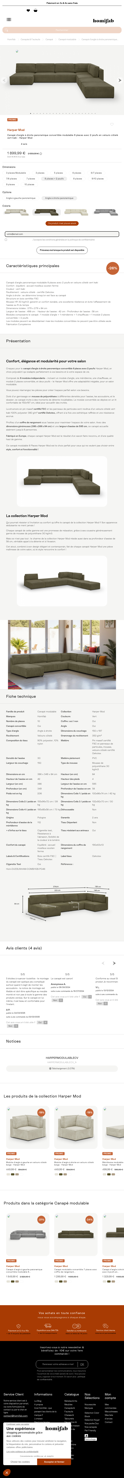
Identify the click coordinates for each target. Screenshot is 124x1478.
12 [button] (66, 113)
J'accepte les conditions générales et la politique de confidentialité (64, 240)
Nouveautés (90, 1404)
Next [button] (120, 80)
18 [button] (85, 113)
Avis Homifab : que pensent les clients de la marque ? (45, 1411)
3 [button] (37, 113)
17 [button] (82, 113)
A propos (38, 1404)
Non (13, 1026)
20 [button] (91, 113)
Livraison (38, 1418)
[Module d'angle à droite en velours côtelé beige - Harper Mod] (76, 1127)
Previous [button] (4, 80)
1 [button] (30, 113)
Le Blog (37, 1401)
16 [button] (79, 113)
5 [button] (43, 113)
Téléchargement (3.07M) (63, 1068)
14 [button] (72, 113)
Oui (42, 1022)
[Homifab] (103, 21)
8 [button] (53, 113)
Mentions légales (42, 1422)
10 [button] (59, 113)
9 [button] (56, 113)
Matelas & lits (70, 1401)
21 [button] (95, 113)
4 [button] (40, 113)
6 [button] (46, 113)
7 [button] (50, 113)
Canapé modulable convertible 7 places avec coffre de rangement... (75, 1270)
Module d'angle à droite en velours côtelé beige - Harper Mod (74, 1163)
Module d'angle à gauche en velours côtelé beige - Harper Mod (26, 1163)
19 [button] (88, 113)
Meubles (68, 1404)
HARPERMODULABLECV (62, 1057)
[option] (62, 80)
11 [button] (62, 113)
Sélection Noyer (92, 1420)
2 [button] (33, 113)
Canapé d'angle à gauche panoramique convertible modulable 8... (24, 1270)
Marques (89, 1408)
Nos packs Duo (92, 1423)
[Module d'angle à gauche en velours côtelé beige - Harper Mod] (27, 1127)
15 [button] (75, 113)
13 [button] (69, 113)
